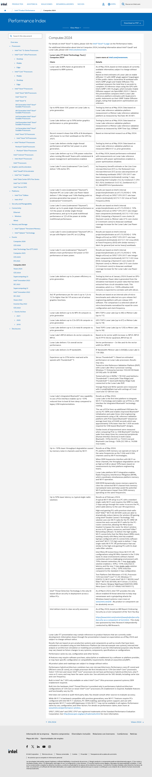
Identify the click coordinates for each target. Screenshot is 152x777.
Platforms (15, 191)
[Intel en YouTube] (44, 747)
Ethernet (17, 212)
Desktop (20, 59)
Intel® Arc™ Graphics (22, 175)
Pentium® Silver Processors (27, 151)
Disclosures (16, 329)
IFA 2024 (17, 261)
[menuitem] (5, 10)
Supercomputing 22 (21, 288)
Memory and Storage (19, 224)
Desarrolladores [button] (65, 4)
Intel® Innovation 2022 (22, 292)
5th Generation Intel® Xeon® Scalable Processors (25, 106)
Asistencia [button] (32, 4)
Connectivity (16, 208)
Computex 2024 (20, 265)
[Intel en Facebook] (27, 747)
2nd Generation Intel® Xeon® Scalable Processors (25, 123)
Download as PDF (131, 23)
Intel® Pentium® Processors (25, 142)
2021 (18, 316)
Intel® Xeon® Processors (24, 89)
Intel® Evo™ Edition (21, 195)
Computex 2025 (19, 253)
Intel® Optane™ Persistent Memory (27, 229)
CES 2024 (17, 273)
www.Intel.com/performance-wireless (65, 708)
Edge (18, 67)
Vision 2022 (18, 300)
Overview (14, 42)
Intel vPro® (19, 200)
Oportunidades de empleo (52, 738)
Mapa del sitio (32, 738)
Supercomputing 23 (21, 277)
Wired (16, 221)
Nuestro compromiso (60, 734)
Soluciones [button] (46, 4)
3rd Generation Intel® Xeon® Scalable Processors (25, 118)
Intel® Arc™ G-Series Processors (26, 50)
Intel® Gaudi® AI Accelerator (24, 171)
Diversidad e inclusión (81, 734)
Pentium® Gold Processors (25, 147)
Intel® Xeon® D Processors (25, 134)
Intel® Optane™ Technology (25, 233)
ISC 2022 (17, 296)
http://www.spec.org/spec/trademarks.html (82, 714)
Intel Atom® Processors (23, 159)
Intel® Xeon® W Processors (26, 138)
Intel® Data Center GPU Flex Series (26, 179)
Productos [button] (17, 4)
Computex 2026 (19, 241)
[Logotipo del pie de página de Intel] (13, 751)
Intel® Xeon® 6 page (101, 43)
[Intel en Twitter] (33, 747)
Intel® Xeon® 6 (20, 101)
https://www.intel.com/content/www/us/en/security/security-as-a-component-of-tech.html (117, 618)
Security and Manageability (22, 204)
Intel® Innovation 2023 (22, 281)
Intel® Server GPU (20, 187)
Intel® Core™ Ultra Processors (26, 55)
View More (74, 28)
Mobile (19, 63)
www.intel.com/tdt (104, 601)
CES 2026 (17, 245)
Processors (16, 46)
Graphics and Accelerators (21, 167)
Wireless (18, 216)
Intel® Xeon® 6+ (21, 97)
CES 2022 (17, 308)
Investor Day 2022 (20, 304)
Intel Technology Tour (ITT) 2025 (26, 249)
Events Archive (20, 312)
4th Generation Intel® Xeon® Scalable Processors (25, 112)
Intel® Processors (20, 163)
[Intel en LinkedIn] (38, 747)
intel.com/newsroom (77, 49)
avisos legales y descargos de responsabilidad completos (118, 763)
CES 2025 (17, 257)
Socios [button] (81, 4)
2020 (18, 320)
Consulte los (107, 765)
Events (14, 237)
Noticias (133, 734)
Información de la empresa (37, 734)
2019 (18, 325)
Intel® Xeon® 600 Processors (26, 93)
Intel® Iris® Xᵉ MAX (20, 183)
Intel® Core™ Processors (24, 72)
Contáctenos (122, 734)
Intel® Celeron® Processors (23, 155)
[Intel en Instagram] (50, 747)
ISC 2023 (17, 284)
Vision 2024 (18, 269)
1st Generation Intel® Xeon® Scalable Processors (25, 129)
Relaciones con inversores (104, 734)
